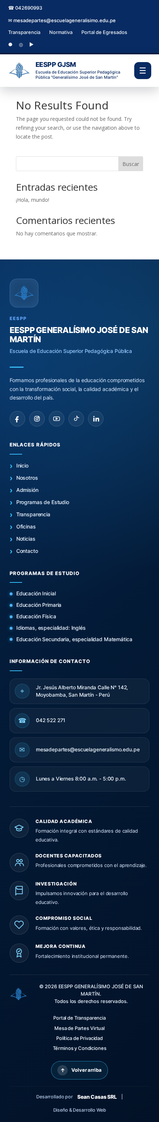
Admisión (27, 490)
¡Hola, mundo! (32, 199)
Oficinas (26, 526)
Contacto (27, 551)
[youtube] (56, 418)
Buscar (130, 163)
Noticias (25, 539)
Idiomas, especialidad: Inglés (51, 628)
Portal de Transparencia (79, 1018)
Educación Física (36, 616)
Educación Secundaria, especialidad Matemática (74, 639)
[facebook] (17, 418)
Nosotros (27, 478)
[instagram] (37, 418)
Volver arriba (81, 1070)
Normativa (60, 32)
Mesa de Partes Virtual (79, 1028)
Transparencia (24, 32)
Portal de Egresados (104, 32)
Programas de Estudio (42, 502)
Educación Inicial (36, 593)
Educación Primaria (38, 605)
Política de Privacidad (79, 1038)
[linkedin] (96, 418)
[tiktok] (76, 418)
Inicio (22, 465)
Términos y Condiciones (79, 1048)
